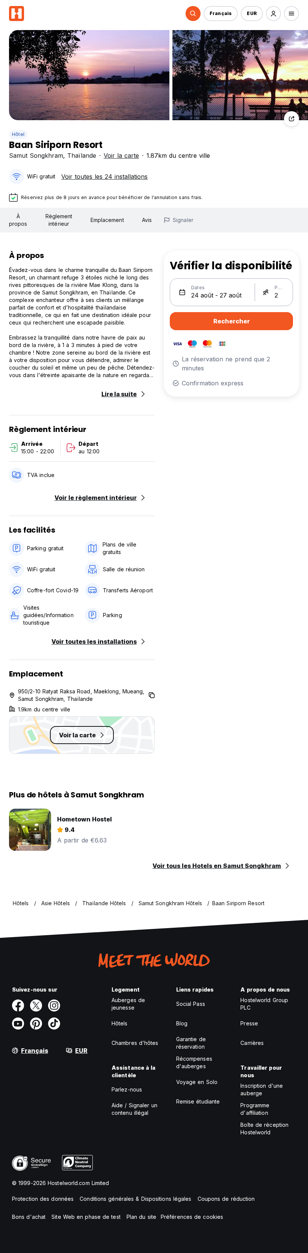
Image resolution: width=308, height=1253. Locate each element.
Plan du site (141, 1217)
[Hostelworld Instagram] (54, 1005)
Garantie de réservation (191, 1043)
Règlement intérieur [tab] (58, 220)
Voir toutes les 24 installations (104, 176)
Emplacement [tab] (107, 220)
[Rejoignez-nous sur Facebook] (18, 1005)
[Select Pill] (193, 13)
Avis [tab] (147, 220)
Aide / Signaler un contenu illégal (134, 1109)
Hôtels (120, 1023)
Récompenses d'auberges (194, 1062)
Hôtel (18, 134)
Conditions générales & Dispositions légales (135, 1199)
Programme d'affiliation (254, 1109)
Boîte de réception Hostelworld (264, 1128)
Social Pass (190, 1004)
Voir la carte (121, 155)
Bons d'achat (28, 1217)
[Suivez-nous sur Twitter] (36, 1005)
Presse (249, 1023)
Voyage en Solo (196, 1082)
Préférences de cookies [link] (192, 1217)
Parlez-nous (127, 1089)
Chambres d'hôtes (135, 1043)
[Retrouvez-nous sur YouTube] (18, 1023)
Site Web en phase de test (86, 1217)
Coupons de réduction (226, 1199)
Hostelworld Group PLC (264, 1004)
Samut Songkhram (36, 155)
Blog (181, 1023)
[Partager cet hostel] (291, 118)
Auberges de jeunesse (128, 1004)
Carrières (252, 1043)
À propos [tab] (18, 220)
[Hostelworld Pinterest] (36, 1023)
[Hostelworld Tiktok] (54, 1023)
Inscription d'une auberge (261, 1089)
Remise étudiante (198, 1101)
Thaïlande (81, 155)
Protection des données (43, 1199)
